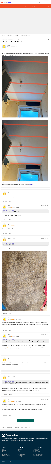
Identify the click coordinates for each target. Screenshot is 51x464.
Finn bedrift (21, 6)
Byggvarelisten (20, 455)
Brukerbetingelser (36, 453)
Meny (47, 2)
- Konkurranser (5, 451)
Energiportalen (20, 456)
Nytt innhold (27, 6)
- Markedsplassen (5, 453)
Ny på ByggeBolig (36, 451)
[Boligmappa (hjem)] (6, 2)
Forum (16, 6)
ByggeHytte (20, 453)
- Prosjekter (4, 450)
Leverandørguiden (21, 454)
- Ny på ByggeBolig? (6, 454)
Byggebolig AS (9, 461)
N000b (8, 45)
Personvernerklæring (37, 455)
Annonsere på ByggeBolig (38, 454)
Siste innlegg (11, 6)
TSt (8, 192)
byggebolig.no (15, 440)
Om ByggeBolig (36, 449)
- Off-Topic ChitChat (6, 455)
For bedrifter (33, 2)
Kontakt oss (35, 450)
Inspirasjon (33, 6)
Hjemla (19, 450)
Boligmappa (20, 449)
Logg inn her (31, 184)
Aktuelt (5, 6)
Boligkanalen (20, 451)
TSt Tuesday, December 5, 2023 (8, 210)
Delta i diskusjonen (25, 420)
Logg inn (40, 2)
